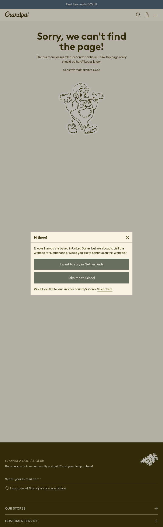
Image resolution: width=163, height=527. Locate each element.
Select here (104, 289)
